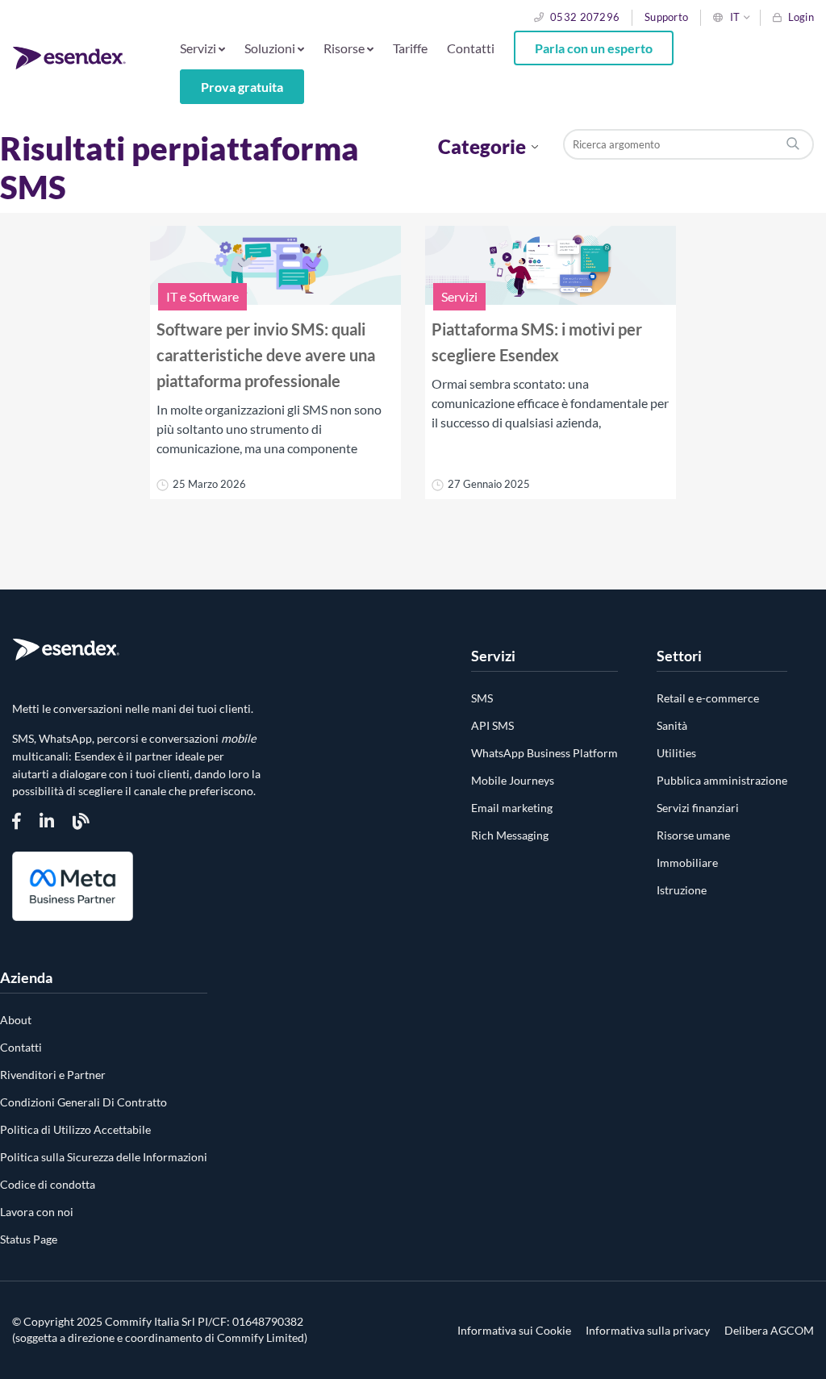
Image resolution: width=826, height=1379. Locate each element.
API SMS (492, 725)
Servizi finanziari (698, 807)
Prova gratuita (242, 86)
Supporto (666, 16)
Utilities (676, 753)
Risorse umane (693, 835)
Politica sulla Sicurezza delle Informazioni (103, 1157)
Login (801, 16)
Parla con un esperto (594, 48)
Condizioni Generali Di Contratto (83, 1102)
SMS (482, 698)
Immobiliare (687, 862)
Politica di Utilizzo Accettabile (75, 1129)
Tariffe (410, 48)
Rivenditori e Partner (53, 1074)
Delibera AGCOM (769, 1330)
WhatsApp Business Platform (544, 753)
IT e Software (202, 296)
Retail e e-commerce (708, 698)
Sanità (672, 725)
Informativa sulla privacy (648, 1330)
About (15, 1020)
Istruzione (682, 890)
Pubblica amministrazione (722, 780)
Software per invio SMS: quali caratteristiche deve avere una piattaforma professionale (265, 354)
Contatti (470, 48)
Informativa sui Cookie (514, 1330)
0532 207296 (585, 16)
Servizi (459, 296)
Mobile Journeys (512, 780)
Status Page (28, 1239)
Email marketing (512, 807)
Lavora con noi (36, 1212)
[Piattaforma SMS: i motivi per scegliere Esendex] (550, 268)
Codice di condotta (47, 1184)
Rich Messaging (510, 835)
